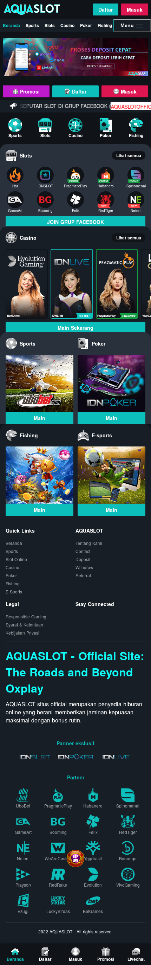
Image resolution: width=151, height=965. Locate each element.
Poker (86, 25)
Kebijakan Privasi (22, 633)
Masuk (135, 9)
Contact (83, 551)
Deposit (83, 559)
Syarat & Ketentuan (24, 625)
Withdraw (84, 567)
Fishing (105, 25)
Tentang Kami (89, 543)
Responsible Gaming (26, 616)
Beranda (11, 25)
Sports (32, 25)
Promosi (29, 91)
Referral (83, 575)
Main (39, 418)
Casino (67, 25)
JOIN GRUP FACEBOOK (75, 221)
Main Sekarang (75, 327)
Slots (50, 25)
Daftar (105, 9)
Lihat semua (128, 155)
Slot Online (16, 559)
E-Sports (14, 591)
